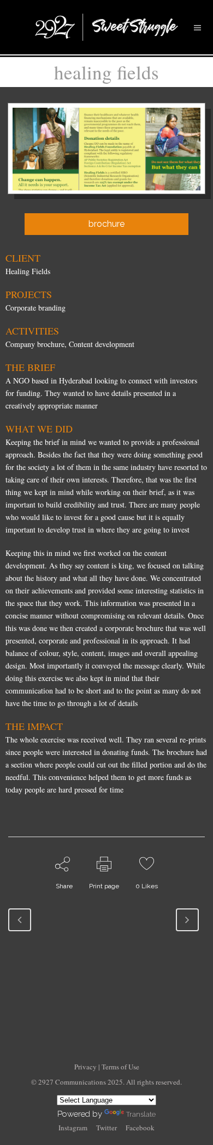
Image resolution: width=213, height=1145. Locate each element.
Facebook (140, 1127)
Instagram (72, 1127)
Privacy (86, 1067)
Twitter (106, 1127)
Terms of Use (120, 1067)
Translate (141, 1114)
